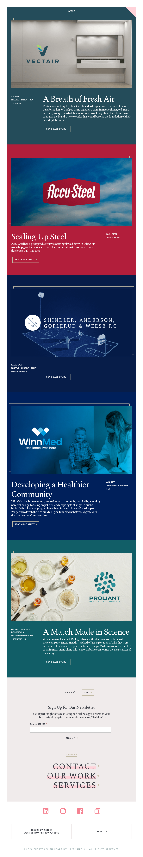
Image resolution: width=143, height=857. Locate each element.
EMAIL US (101, 831)
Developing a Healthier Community (50, 489)
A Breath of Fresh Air (78, 99)
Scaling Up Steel (38, 237)
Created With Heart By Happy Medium (60, 849)
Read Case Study (56, 129)
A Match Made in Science (86, 632)
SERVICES (74, 785)
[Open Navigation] (130, 12)
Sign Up (70, 738)
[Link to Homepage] (5, 5)
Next (87, 692)
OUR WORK (71, 776)
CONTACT (74, 766)
